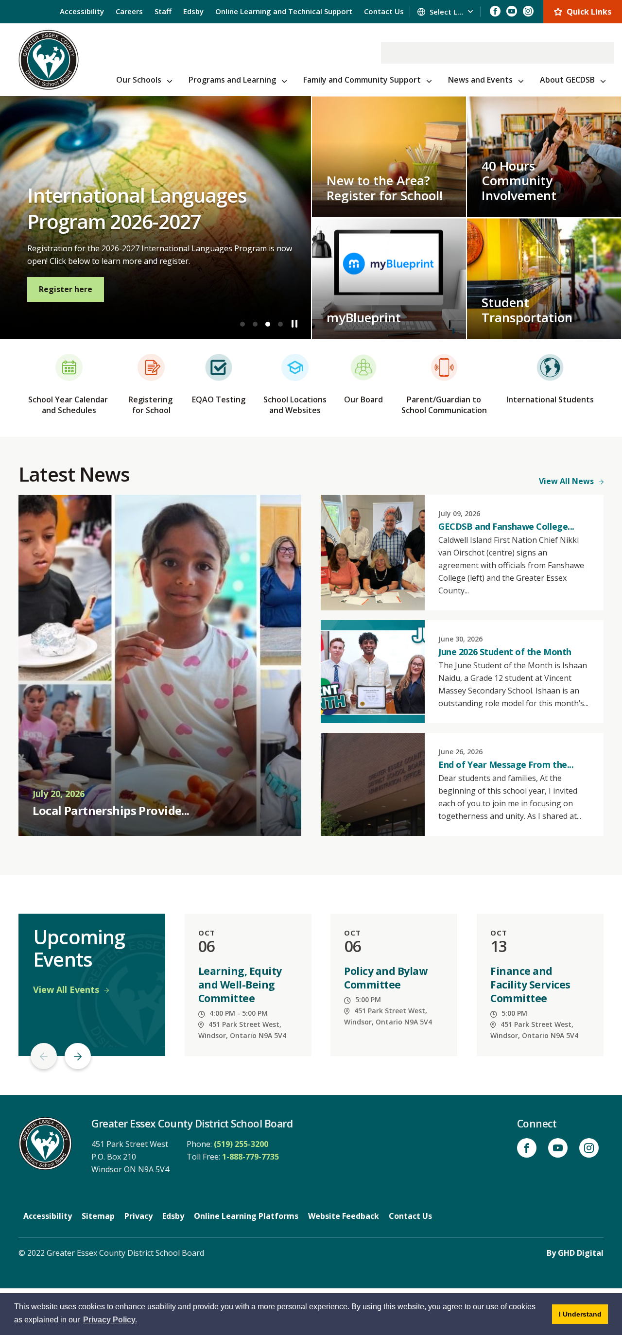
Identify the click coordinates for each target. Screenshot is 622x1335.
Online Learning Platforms (246, 1216)
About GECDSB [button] (567, 79)
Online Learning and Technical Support (283, 11)
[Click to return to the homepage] (48, 60)
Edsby (193, 11)
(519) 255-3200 (241, 1144)
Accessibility (82, 11)
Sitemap (98, 1216)
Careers (129, 11)
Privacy (138, 1216)
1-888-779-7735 (250, 1156)
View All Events (66, 989)
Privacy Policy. (110, 1320)
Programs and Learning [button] (232, 79)
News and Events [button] (480, 79)
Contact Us (384, 11)
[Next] (78, 1056)
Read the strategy (269, 289)
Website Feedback (343, 1216)
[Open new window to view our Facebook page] (495, 11)
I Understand (583, 1314)
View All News (566, 481)
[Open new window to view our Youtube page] (511, 11)
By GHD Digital (575, 1253)
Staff (163, 11)
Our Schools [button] (138, 79)
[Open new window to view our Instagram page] (528, 11)
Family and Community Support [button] (362, 79)
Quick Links (589, 11)
